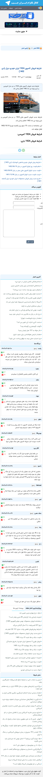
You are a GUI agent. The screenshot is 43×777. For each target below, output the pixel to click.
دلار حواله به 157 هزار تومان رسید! (29, 330)
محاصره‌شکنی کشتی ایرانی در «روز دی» (28, 281)
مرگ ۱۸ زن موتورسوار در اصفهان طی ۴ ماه (27, 745)
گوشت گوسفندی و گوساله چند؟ (30, 326)
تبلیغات (11, 8)
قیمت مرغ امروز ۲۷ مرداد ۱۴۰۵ (31, 662)
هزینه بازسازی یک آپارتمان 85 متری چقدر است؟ (25, 617)
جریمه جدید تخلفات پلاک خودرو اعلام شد (27, 653)
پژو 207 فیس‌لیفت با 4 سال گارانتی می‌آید (27, 625)
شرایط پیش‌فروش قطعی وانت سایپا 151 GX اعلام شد (23, 629)
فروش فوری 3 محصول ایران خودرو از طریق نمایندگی (23, 641)
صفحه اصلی (18, 8)
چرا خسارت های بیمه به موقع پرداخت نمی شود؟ (25, 338)
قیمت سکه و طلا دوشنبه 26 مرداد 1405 (27, 649)
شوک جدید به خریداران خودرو (31, 670)
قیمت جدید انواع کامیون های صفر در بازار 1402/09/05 (22, 170)
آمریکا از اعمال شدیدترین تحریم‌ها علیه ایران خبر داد (23, 302)
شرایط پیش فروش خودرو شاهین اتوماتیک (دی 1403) (22, 162)
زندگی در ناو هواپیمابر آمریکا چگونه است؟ (27, 764)
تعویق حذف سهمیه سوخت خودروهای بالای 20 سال (24, 666)
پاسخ (35, 349)
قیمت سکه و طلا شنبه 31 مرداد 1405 (28, 637)
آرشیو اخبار (25, 48)
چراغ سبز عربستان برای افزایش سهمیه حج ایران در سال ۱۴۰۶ (21, 756)
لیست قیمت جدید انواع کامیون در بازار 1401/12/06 (23, 174)
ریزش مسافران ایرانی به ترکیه (31, 306)
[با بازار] (21, 25)
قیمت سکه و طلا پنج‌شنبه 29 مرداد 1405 (27, 645)
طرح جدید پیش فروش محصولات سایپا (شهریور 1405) (22, 633)
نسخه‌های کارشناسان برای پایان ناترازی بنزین (26, 285)
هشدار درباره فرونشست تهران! (31, 318)
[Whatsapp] (23, 151)
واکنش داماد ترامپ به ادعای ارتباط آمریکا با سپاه (24, 760)
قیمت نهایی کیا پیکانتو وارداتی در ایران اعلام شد (25, 310)
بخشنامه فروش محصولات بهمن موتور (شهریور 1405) (23, 621)
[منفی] (1, 355)
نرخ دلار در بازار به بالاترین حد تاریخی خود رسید (25, 314)
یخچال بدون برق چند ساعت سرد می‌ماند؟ (27, 290)
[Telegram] (19, 151)
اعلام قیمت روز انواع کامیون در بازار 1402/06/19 (24, 166)
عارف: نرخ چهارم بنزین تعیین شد (30, 613)
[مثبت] (1, 352)
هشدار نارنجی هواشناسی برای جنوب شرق (27, 334)
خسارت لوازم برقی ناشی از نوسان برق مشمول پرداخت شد (22, 294)
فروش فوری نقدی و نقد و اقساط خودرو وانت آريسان (23, 298)
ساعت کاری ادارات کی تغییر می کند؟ (29, 322)
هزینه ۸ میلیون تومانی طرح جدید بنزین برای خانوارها (23, 658)
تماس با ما (4, 8)
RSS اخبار (37, 48)
